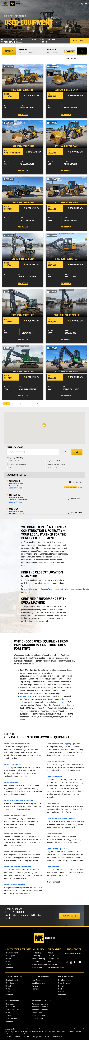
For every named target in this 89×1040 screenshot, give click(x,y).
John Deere (62, 702)
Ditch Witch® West (16, 461)
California (63, 589)
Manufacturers (53, 965)
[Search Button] (82, 4)
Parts (7, 962)
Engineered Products (55, 468)
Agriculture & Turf (54, 461)
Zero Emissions (11, 1019)
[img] (22, 78)
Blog (49, 962)
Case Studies (37, 968)
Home (6, 16)
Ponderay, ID (14, 481)
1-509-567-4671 (76, 513)
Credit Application (39, 965)
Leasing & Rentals (12, 1010)
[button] (79, 40)
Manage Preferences (56, 968)
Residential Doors (39, 1016)
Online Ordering (38, 959)
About (50, 953)
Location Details (15, 488)
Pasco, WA (13, 509)
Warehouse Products (40, 1007)
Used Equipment (11, 956)
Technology (36, 953)
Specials (35, 962)
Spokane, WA (33, 95)
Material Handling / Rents (56, 464)
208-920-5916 (49, 40)
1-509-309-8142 (76, 499)
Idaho (71, 589)
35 (33, 403)
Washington (53, 589)
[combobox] (33, 452)
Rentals (8, 959)
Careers (51, 956)
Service (8, 965)
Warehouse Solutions (40, 1004)
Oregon (44, 589)
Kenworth (13, 468)
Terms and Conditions (21, 1037)
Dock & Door (37, 1013)
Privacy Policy (36, 1037)
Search (8, 51)
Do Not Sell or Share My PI (53, 1037)
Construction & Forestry (18, 464)
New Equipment (11, 953)
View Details (23, 114)
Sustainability (53, 959)
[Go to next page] (37, 403)
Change (19, 42)
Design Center (37, 1019)
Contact (8, 1037)
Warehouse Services (40, 1010)
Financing (36, 956)
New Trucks (10, 1004)
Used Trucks (10, 1007)
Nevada (78, 589)
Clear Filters (69, 51)
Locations (9, 968)
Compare (9, 67)
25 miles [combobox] (64, 452)
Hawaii (85, 589)
